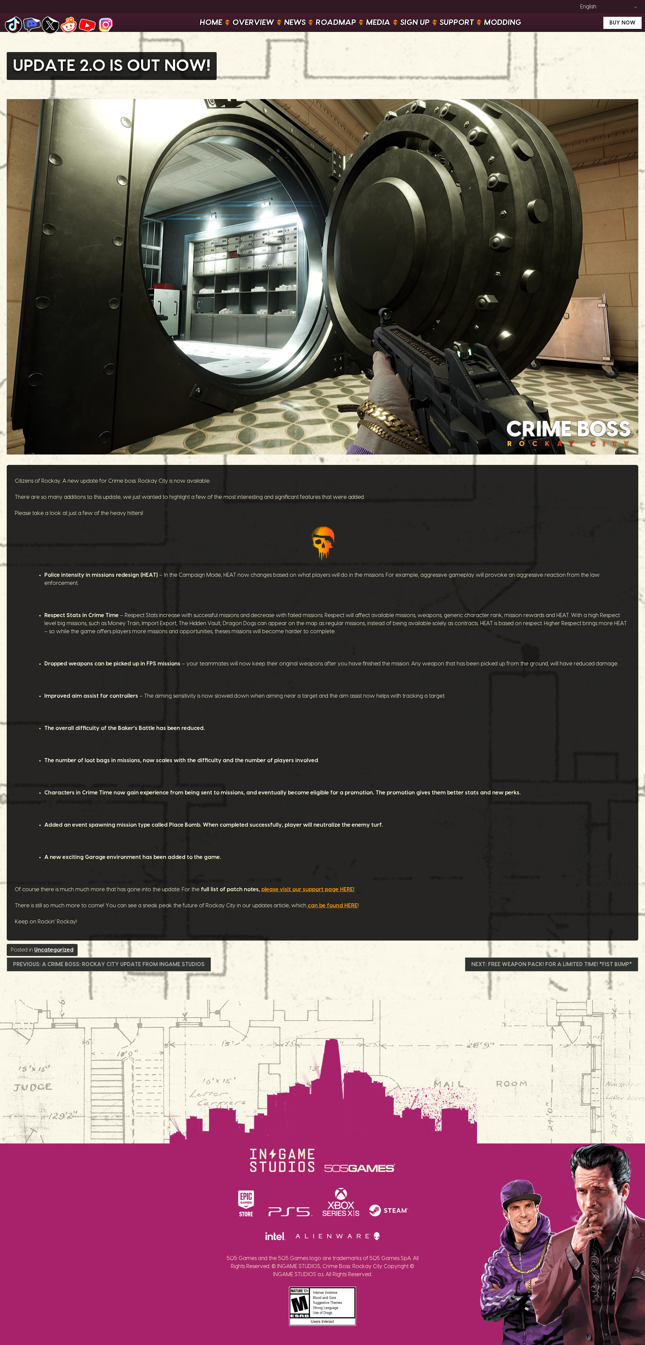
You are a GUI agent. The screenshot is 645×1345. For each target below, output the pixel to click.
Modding (502, 22)
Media (378, 22)
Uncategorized (54, 950)
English (588, 6)
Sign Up (415, 22)
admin (82, 95)
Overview (253, 22)
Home (211, 22)
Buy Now (622, 23)
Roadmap (336, 22)
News (295, 22)
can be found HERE (331, 905)
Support (457, 22)
